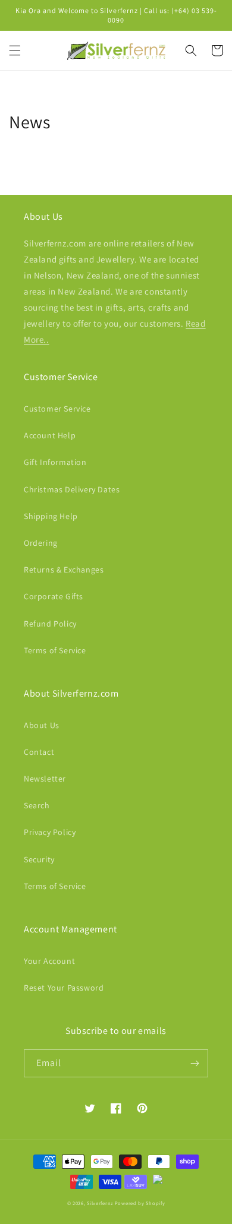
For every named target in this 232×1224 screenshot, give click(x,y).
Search (37, 805)
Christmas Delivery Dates (72, 489)
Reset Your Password (64, 987)
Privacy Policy (50, 832)
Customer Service (57, 408)
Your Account (49, 961)
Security (39, 859)
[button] (15, 50)
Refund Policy (50, 623)
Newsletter (45, 778)
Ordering (41, 542)
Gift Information (55, 462)
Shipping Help (51, 516)
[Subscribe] (194, 1063)
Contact (39, 752)
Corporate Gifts (53, 596)
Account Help (50, 435)
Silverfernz (100, 1203)
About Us (41, 725)
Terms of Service (55, 650)
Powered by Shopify (140, 1203)
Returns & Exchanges (64, 569)
